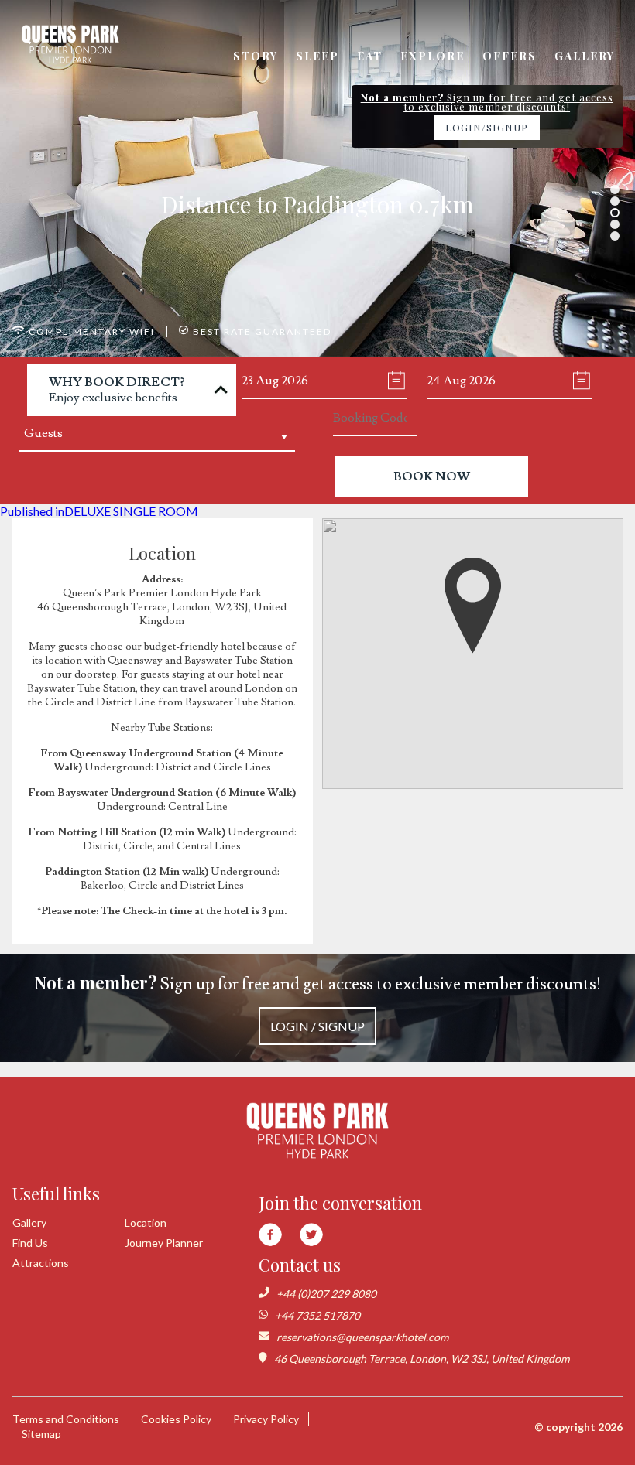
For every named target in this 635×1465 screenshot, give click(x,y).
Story (255, 56)
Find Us (30, 1242)
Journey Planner (164, 1242)
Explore (432, 56)
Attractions (40, 1262)
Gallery (584, 56)
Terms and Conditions (65, 1419)
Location (145, 1222)
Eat (370, 56)
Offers (509, 56)
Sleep (317, 56)
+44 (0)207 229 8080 (326, 1293)
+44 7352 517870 (317, 1315)
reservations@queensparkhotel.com (362, 1337)
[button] (473, 606)
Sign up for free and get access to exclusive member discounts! (318, 1002)
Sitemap (41, 1433)
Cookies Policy (176, 1419)
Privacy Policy (266, 1419)
